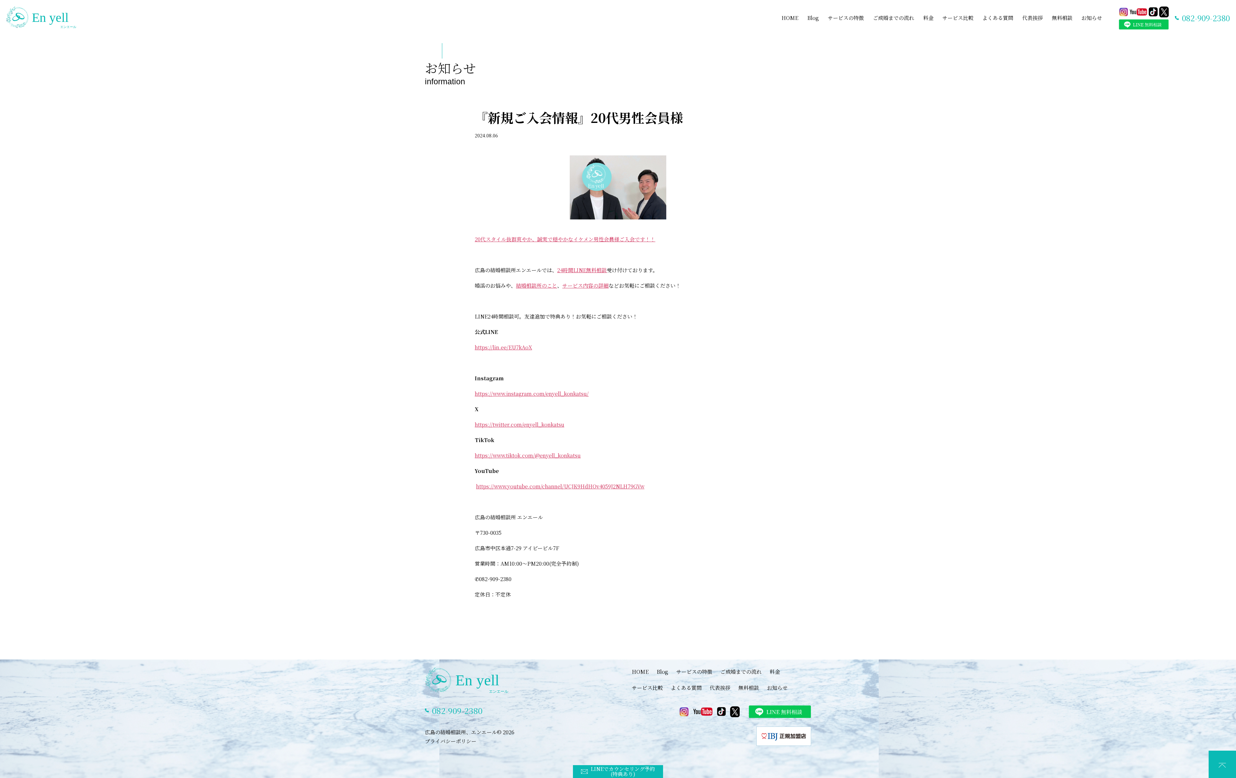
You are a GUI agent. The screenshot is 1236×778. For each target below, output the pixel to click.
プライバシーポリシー (450, 741)
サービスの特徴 (846, 18)
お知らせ (1092, 18)
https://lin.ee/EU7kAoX (503, 347)
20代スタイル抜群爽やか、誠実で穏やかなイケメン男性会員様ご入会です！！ (565, 239)
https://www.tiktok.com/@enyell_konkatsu (528, 455)
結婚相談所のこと (536, 285)
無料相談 (1062, 18)
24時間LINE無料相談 (582, 270)
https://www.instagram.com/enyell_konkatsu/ (532, 393)
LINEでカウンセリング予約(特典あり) (623, 771)
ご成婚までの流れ (893, 18)
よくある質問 (997, 18)
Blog (813, 18)
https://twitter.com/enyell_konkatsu (519, 424)
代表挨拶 (1032, 18)
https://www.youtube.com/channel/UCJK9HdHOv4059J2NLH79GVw (560, 486)
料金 (928, 18)
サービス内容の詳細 (585, 285)
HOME (790, 18)
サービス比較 (957, 18)
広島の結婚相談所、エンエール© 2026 (469, 732)
